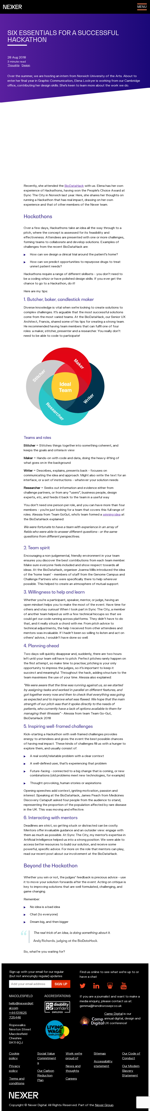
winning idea (112, 514)
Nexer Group (104, 1105)
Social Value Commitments (46, 1058)
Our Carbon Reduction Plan (45, 1075)
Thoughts (13, 65)
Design (26, 65)
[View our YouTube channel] (124, 988)
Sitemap (100, 1054)
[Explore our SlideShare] (110, 988)
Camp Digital (113, 1014)
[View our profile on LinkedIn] (96, 987)
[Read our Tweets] (83, 987)
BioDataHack (74, 186)
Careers (71, 1079)
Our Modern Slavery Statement (130, 1070)
